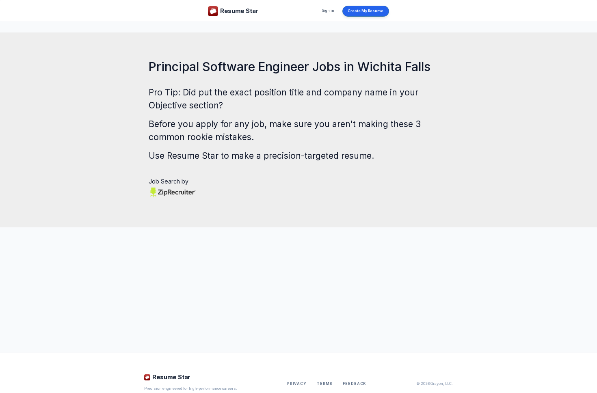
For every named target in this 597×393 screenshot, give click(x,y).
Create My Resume (365, 11)
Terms (325, 384)
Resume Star (192, 156)
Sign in (328, 11)
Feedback (354, 384)
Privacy (297, 384)
